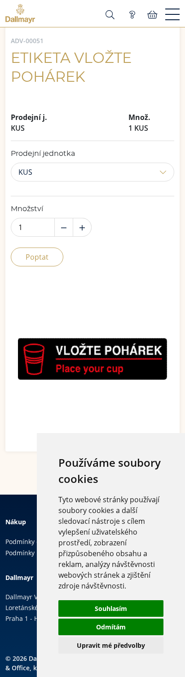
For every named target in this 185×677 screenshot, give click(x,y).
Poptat (37, 257)
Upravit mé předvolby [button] (111, 645)
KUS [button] (25, 172)
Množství (27, 208)
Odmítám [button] (111, 627)
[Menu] (172, 15)
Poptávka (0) (132, 14)
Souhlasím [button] (111, 608)
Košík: (152, 15)
